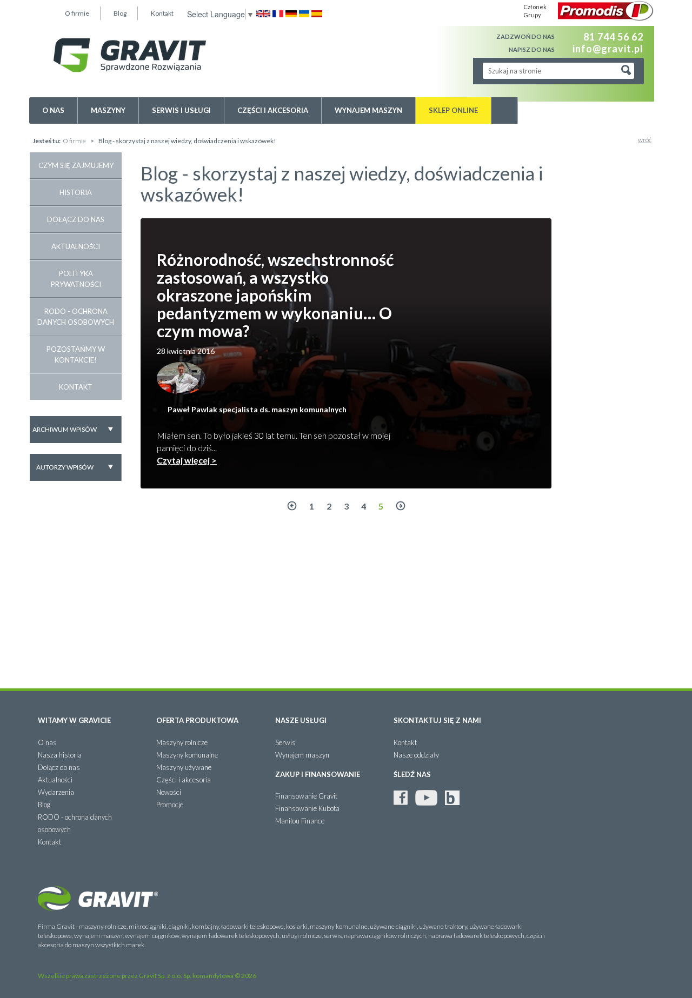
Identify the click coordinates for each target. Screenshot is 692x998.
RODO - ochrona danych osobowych (75, 316)
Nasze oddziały (416, 755)
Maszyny (108, 110)
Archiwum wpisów (64, 429)
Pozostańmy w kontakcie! (75, 354)
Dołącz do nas (75, 219)
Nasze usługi (301, 720)
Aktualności (75, 246)
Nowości (168, 792)
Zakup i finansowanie (317, 774)
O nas (53, 110)
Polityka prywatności (76, 279)
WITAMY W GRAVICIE (74, 720)
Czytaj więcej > (187, 460)
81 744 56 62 (613, 36)
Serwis (285, 742)
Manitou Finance (299, 820)
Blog (120, 13)
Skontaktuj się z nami (437, 720)
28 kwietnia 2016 (186, 351)
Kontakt (162, 13)
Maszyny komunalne (187, 755)
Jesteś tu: (46, 141)
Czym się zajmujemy (76, 165)
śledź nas (412, 774)
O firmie (77, 13)
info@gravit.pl (608, 48)
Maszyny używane (183, 767)
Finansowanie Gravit (306, 796)
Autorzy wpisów (65, 467)
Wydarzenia (56, 792)
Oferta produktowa (197, 720)
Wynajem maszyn (368, 110)
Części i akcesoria (272, 110)
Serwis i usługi (181, 110)
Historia (75, 192)
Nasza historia (60, 755)
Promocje (169, 804)
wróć (644, 140)
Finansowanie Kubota (307, 808)
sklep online (453, 110)
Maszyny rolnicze (182, 742)
